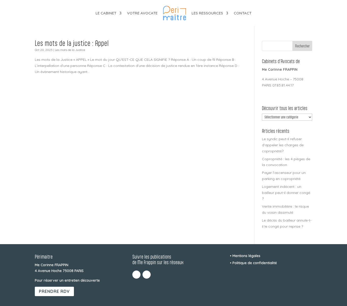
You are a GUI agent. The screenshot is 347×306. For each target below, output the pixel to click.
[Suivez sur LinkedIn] (136, 275)
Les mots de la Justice (70, 50)
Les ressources (207, 13)
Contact (242, 13)
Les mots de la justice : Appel (72, 43)
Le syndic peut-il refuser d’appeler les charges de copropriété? (283, 145)
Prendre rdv (54, 291)
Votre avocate (142, 13)
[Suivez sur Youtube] (147, 275)
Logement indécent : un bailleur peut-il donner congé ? (286, 192)
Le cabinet (106, 13)
